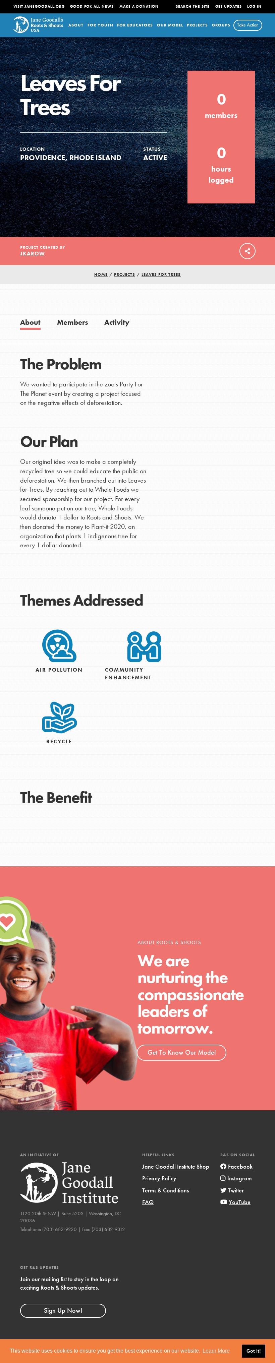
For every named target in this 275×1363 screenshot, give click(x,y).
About (76, 25)
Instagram (239, 1178)
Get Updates (228, 6)
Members (72, 322)
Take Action (248, 25)
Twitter (236, 1190)
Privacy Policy (159, 1178)
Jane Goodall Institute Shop (175, 1166)
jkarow (32, 253)
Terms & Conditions (165, 1190)
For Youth (100, 25)
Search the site (193, 6)
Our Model (170, 25)
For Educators (135, 25)
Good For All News (92, 6)
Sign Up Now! (63, 1310)
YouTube (240, 1202)
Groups (221, 25)
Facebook (240, 1166)
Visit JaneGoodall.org (39, 6)
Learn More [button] (216, 1351)
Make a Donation (139, 6)
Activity (116, 322)
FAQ (148, 1202)
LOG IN (254, 6)
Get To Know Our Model (182, 1052)
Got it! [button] (253, 1351)
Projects (197, 25)
